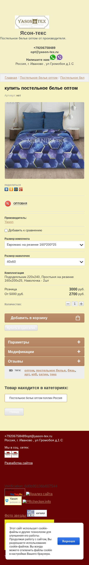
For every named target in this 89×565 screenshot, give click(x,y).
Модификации (21, 352)
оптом (29, 370)
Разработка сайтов (19, 463)
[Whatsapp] (52, 59)
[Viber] (59, 59)
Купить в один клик (21, 328)
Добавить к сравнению (25, 230)
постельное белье (51, 370)
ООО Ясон (9, 490)
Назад (14, 412)
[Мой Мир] (16, 188)
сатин (43, 374)
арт (27, 374)
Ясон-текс (33, 33)
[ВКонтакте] (7, 188)
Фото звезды (15, 515)
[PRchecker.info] (37, 502)
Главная (11, 77)
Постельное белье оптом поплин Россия (35, 398)
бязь (71, 370)
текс (53, 374)
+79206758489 (44, 48)
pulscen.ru (15, 502)
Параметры (18, 342)
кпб (34, 374)
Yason (9, 222)
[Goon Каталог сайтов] (37, 515)
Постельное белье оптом (39, 77)
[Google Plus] (21, 188)
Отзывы (15, 361)
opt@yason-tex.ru (45, 52)
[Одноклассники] (11, 188)
